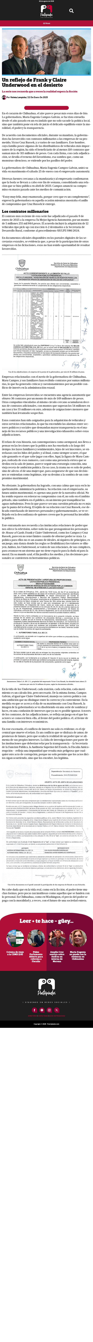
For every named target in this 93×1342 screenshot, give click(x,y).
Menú (47, 23)
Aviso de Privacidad (57, 1016)
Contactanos (43, 1016)
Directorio (32, 1016)
